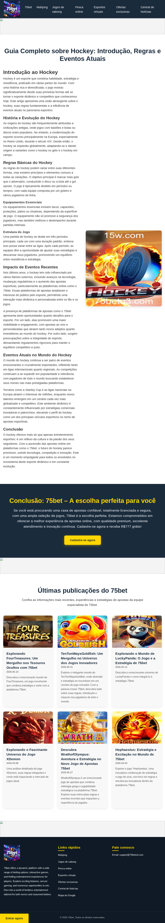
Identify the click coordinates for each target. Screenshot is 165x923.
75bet (28, 7)
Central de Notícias (147, 9)
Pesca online (79, 9)
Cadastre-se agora (82, 540)
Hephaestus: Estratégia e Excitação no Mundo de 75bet (135, 754)
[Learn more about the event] (82, 26)
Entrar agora (14, 918)
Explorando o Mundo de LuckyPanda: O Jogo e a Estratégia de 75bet (135, 658)
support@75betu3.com (131, 854)
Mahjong (42, 7)
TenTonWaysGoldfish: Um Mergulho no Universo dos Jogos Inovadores (82, 658)
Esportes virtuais (99, 9)
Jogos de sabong (58, 9)
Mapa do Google (66, 895)
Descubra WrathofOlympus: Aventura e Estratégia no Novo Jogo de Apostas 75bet (81, 759)
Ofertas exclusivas (123, 9)
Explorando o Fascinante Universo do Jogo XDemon (26, 754)
